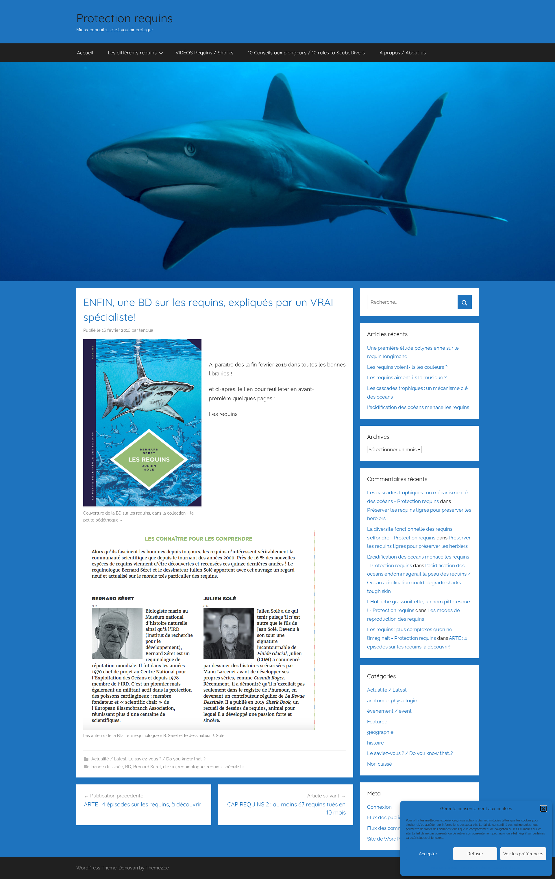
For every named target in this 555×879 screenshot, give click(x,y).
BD (128, 766)
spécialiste (233, 766)
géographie (380, 732)
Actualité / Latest (108, 759)
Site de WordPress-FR (392, 839)
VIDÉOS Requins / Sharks (204, 52)
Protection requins (124, 18)
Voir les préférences (523, 853)
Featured (377, 722)
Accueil (85, 52)
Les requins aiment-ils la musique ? (407, 377)
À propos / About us (403, 52)
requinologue (191, 766)
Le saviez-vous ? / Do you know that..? (167, 759)
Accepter (428, 853)
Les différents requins (132, 52)
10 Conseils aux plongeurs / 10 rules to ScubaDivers (306, 52)
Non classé (379, 764)
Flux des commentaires (394, 828)
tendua (146, 330)
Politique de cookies (444, 867)
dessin (169, 766)
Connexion (379, 807)
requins (214, 766)
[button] (543, 809)
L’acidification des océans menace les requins (418, 407)
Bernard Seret (147, 766)
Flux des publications (391, 817)
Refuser (475, 853)
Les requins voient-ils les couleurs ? (407, 367)
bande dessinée (107, 766)
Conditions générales (475, 867)
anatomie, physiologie (392, 700)
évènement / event (389, 711)
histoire (375, 743)
